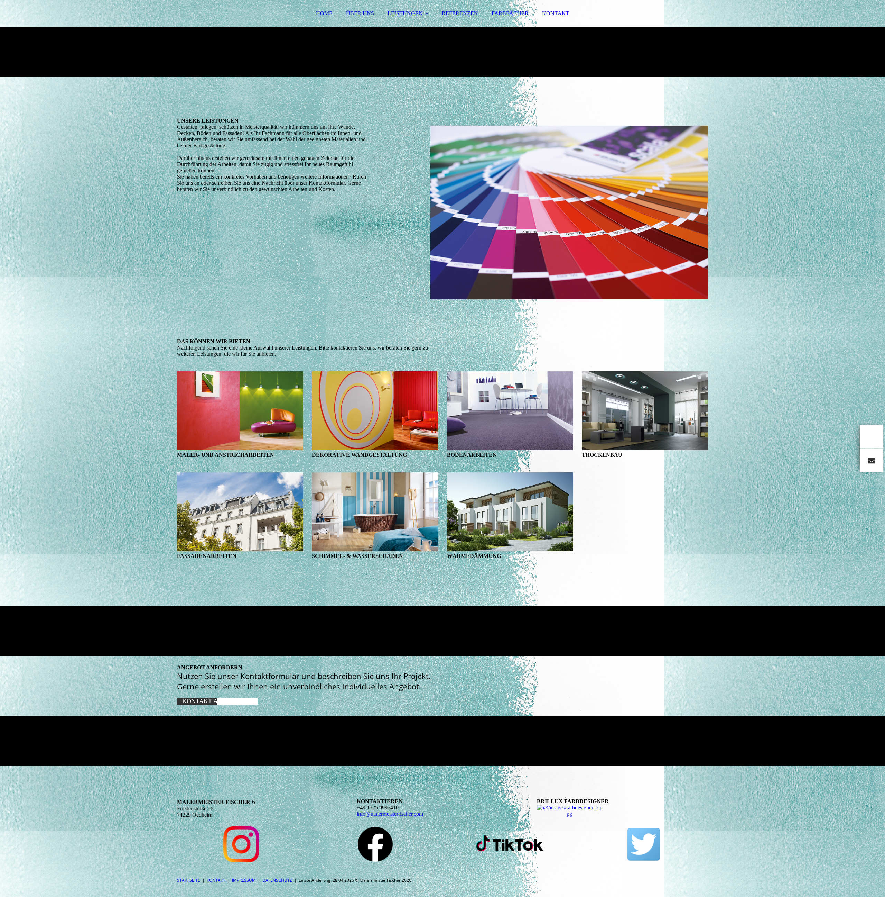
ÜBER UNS (360, 13)
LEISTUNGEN (405, 13)
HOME (324, 13)
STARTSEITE (188, 880)
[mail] (871, 460)
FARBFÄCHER (510, 13)
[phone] (871, 436)
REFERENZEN (460, 13)
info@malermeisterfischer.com (390, 814)
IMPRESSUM (244, 880)
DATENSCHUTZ (277, 880)
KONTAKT (555, 13)
